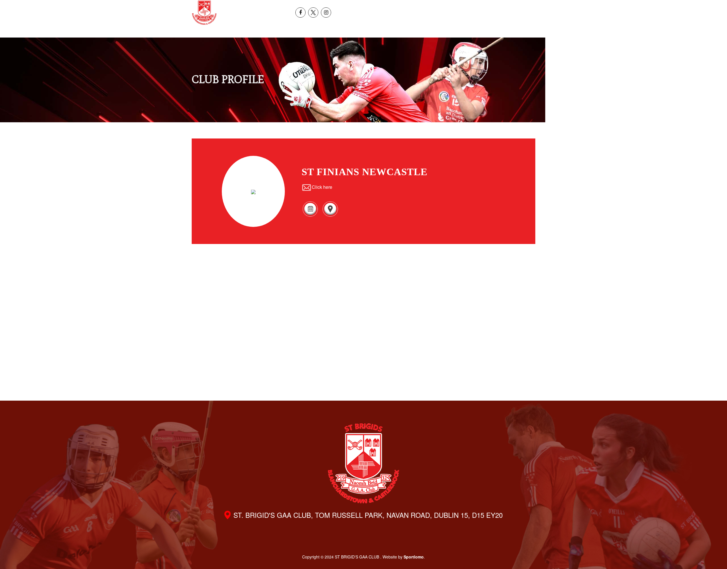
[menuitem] (647, 6)
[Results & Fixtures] (310, 215)
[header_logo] (204, 12)
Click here (322, 187)
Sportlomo (414, 557)
